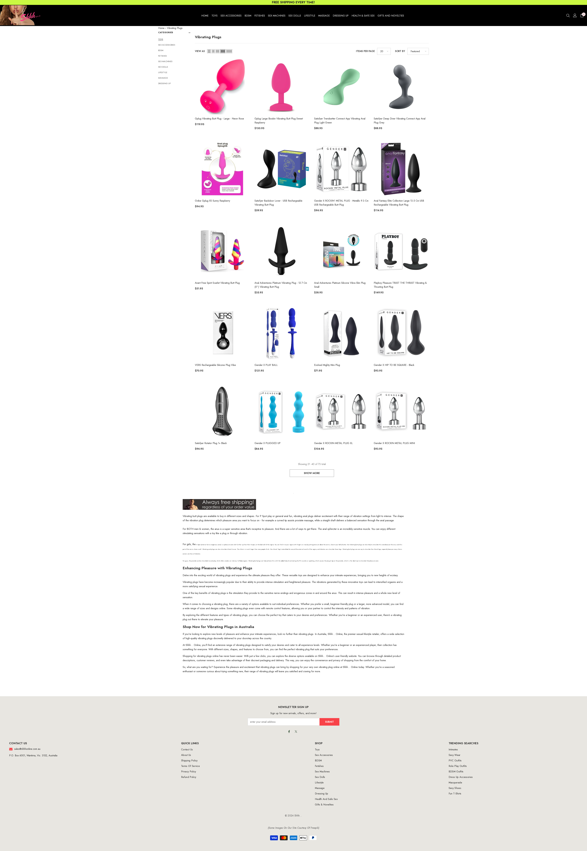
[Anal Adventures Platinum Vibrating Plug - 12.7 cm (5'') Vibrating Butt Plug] (282, 251)
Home (161, 28)
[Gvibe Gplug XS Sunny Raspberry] (222, 169)
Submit (329, 722)
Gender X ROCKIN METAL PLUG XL (333, 443)
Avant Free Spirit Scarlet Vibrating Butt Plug (217, 283)
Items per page (365, 51)
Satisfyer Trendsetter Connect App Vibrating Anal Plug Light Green (339, 120)
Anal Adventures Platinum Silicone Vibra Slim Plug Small (339, 285)
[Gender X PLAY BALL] (282, 333)
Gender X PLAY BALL (266, 365)
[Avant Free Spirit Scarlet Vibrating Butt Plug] (222, 251)
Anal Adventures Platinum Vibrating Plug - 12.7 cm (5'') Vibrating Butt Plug (281, 285)
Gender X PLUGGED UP (268, 443)
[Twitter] (296, 731)
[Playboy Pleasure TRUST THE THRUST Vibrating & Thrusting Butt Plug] (401, 251)
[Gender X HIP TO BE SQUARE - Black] (401, 333)
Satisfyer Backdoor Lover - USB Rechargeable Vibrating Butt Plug (278, 202)
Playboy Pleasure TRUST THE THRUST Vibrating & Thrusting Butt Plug (400, 285)
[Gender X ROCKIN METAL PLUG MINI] (401, 411)
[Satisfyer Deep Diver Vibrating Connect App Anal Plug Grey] (401, 86)
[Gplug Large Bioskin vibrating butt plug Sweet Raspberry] (282, 86)
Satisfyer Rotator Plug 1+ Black (211, 443)
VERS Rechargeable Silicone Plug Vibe (215, 365)
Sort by (400, 51)
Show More (312, 473)
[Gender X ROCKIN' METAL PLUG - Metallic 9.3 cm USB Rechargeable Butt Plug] (341, 169)
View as (200, 51)
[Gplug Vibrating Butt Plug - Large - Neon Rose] (222, 86)
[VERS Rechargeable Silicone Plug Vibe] (222, 333)
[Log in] (574, 15)
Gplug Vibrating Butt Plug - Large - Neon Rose (219, 118)
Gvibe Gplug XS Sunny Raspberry (212, 201)
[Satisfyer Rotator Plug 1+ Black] (222, 411)
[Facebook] (289, 731)
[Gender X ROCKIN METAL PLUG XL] (341, 411)
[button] (209, 51)
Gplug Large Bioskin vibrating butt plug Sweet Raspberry (279, 120)
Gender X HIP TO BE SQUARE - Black (394, 365)
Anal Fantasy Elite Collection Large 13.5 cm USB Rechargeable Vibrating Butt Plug (399, 202)
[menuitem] (174, 39)
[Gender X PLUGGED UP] (282, 411)
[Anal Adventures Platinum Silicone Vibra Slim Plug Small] (341, 251)
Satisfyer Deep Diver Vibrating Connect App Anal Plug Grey (399, 120)
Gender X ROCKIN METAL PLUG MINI (394, 443)
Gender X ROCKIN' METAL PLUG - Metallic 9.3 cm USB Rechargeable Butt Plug (341, 202)
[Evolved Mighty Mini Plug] (341, 333)
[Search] (568, 15)
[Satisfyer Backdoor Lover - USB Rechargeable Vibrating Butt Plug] (282, 169)
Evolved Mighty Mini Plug (327, 365)
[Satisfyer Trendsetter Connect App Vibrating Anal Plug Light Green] (341, 86)
